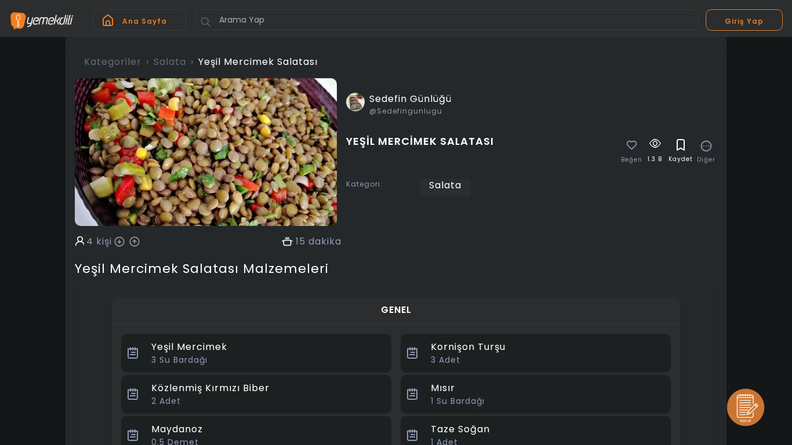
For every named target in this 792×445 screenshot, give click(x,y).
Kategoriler (112, 61)
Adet (445, 360)
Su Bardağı (179, 360)
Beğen (631, 160)
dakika (324, 241)
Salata (170, 61)
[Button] (205, 22)
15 (301, 241)
